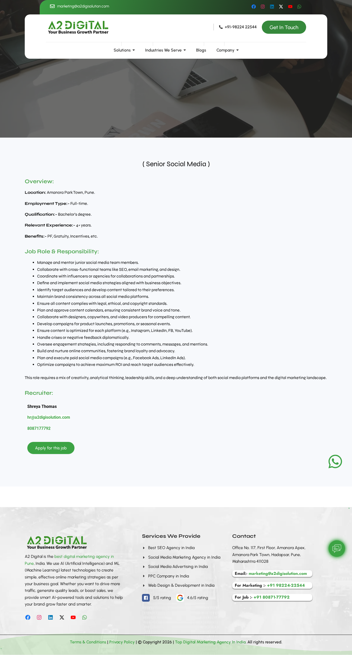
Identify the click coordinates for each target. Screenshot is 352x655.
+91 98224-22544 (286, 585)
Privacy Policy (122, 642)
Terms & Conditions (88, 642)
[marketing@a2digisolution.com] (52, 6)
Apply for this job (51, 448)
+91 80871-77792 (272, 597)
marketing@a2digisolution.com (83, 6)
